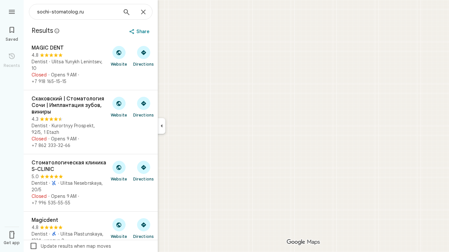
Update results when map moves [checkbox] (70, 246)
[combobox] (77, 12)
